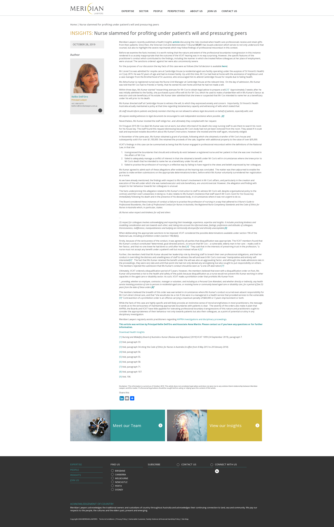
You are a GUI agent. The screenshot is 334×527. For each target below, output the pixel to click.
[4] (187, 246)
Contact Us (229, 11)
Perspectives (176, 11)
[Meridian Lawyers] (93, 8)
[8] (120, 371)
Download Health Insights (132, 332)
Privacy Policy (121, 519)
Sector (143, 11)
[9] (120, 297)
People (158, 11)
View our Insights (225, 425)
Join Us (74, 480)
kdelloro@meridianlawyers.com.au (84, 106)
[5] (200, 249)
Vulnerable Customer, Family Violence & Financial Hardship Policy (154, 519)
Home (73, 24)
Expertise (127, 11)
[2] (120, 342)
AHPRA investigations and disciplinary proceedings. (202, 319)
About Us (196, 11)
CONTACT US (188, 464)
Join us (212, 11)
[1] (227, 89)
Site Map (185, 519)
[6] (130, 260)
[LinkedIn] (217, 471)
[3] (120, 347)
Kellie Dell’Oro (164, 324)
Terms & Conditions (107, 519)
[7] (222, 265)
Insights (75, 475)
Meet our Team (127, 425)
